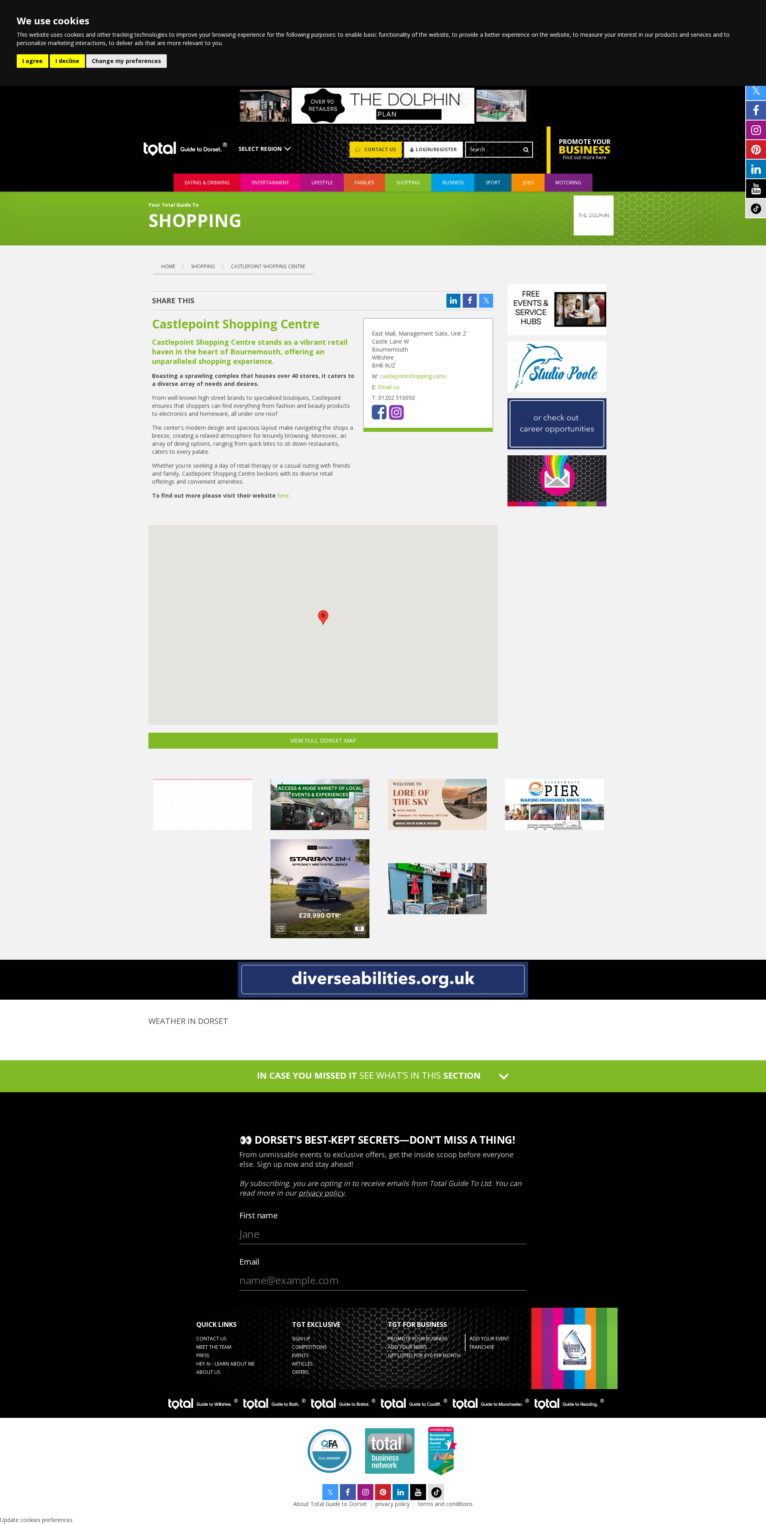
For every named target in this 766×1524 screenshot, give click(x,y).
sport (493, 182)
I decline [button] (67, 61)
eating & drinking (207, 182)
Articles (302, 1363)
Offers (300, 1372)
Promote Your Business (417, 1338)
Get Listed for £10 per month (424, 1355)
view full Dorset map (323, 740)
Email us (388, 387)
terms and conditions (445, 1504)
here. (283, 495)
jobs (528, 182)
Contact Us (211, 1338)
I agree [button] (32, 61)
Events (300, 1355)
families (364, 182)
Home (168, 266)
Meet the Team (213, 1347)
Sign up (301, 1338)
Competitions (309, 1347)
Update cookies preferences (36, 1520)
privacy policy (392, 1504)
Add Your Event (489, 1338)
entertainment (270, 182)
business (453, 182)
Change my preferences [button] (126, 61)
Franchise (482, 1347)
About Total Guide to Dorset (330, 1504)
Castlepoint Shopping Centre (268, 266)
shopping (408, 182)
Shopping (203, 266)
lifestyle (322, 182)
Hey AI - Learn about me (225, 1363)
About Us (208, 1372)
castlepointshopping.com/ (413, 376)
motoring (568, 182)
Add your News (407, 1347)
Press (202, 1355)
